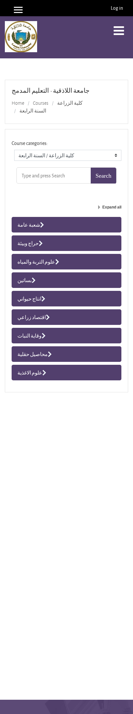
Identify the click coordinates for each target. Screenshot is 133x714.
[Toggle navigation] (118, 31)
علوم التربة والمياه (36, 261)
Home (18, 103)
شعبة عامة (28, 224)
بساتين (24, 280)
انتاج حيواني (29, 298)
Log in (117, 8)
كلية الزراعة (70, 103)
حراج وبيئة (28, 243)
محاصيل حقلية (32, 354)
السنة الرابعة (32, 111)
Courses (40, 103)
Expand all (111, 207)
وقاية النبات (29, 335)
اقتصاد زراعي (31, 317)
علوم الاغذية (29, 372)
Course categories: (30, 143)
